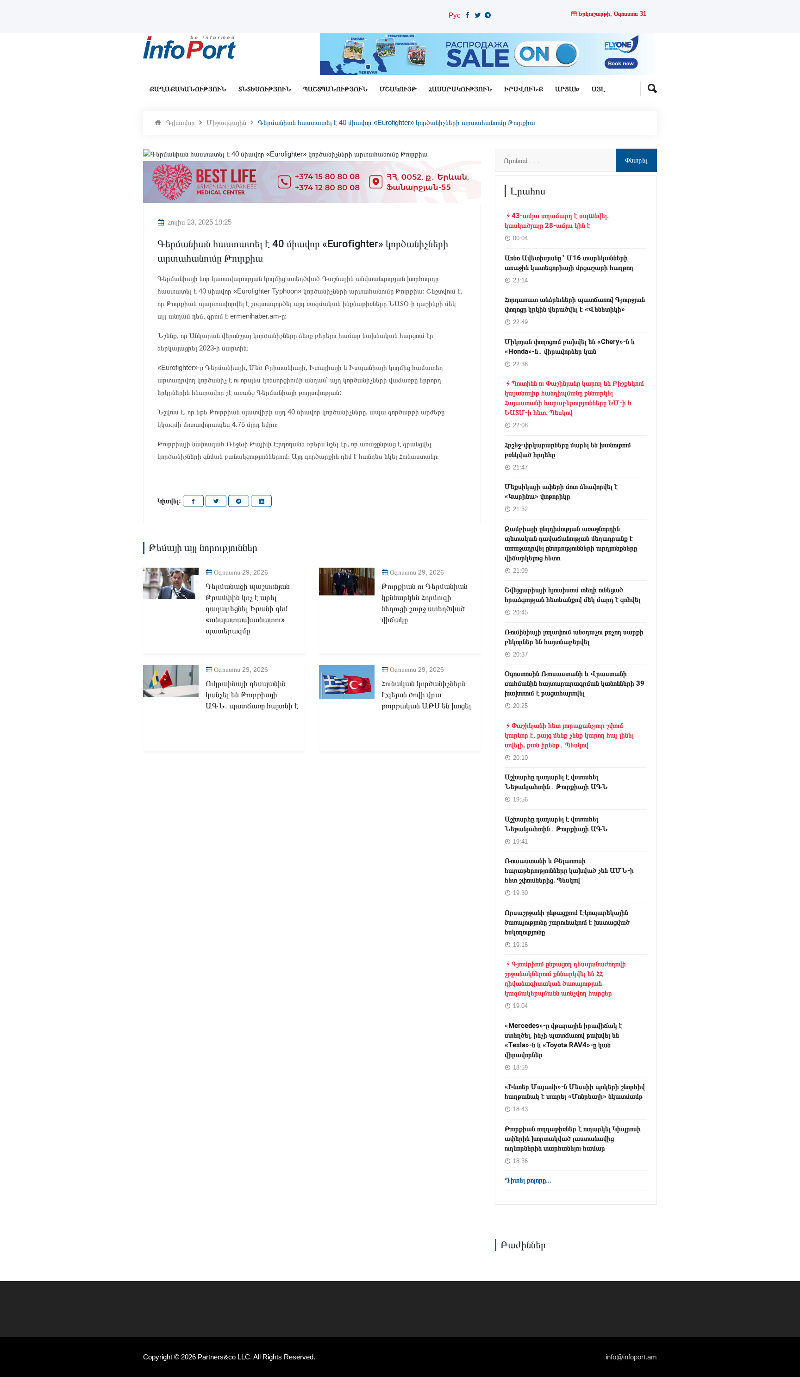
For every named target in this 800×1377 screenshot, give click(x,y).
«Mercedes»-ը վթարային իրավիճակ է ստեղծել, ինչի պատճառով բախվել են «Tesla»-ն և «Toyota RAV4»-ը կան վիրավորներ (563, 1040)
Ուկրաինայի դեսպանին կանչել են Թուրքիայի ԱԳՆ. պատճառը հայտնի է (252, 695)
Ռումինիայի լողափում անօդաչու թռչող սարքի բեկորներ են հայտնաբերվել (574, 637)
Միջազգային (226, 122)
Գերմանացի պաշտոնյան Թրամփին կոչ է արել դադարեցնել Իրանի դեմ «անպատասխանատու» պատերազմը (248, 608)
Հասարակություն (460, 89)
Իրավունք (523, 89)
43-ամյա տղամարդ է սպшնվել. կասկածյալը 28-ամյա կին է (557, 221)
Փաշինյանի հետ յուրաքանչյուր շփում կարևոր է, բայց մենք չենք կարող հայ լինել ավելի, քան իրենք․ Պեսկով (569, 735)
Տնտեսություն (264, 89)
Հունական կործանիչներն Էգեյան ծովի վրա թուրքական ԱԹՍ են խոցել (426, 695)
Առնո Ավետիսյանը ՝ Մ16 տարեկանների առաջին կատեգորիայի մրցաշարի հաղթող (569, 263)
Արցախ (567, 89)
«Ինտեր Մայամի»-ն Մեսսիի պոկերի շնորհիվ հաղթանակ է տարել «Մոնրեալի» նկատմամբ (575, 1092)
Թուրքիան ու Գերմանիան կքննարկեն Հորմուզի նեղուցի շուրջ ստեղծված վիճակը (424, 603)
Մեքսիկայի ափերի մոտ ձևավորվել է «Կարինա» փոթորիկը (561, 491)
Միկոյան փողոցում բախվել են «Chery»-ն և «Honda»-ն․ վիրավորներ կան (570, 347)
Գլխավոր (180, 122)
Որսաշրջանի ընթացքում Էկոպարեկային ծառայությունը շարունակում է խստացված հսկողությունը (567, 922)
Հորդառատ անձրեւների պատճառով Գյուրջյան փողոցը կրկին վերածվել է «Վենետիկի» (575, 304)
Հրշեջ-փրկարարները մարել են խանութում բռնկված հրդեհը (568, 450)
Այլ (598, 89)
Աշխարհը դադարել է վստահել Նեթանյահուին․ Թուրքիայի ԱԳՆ (556, 782)
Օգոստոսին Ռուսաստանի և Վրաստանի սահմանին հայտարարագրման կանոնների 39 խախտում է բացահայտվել (574, 683)
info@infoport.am (631, 1357)
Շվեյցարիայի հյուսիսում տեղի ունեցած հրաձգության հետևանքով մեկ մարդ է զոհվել (572, 595)
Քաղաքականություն (187, 89)
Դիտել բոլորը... (528, 1180)
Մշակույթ (398, 89)
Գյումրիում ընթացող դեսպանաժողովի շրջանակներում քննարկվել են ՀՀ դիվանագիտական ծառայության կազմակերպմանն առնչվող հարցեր (565, 978)
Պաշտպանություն (335, 89)
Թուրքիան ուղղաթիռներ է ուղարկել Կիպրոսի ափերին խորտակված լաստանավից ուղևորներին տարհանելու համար (573, 1138)
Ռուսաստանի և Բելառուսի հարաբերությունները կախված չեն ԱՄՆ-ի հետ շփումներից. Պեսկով (569, 870)
